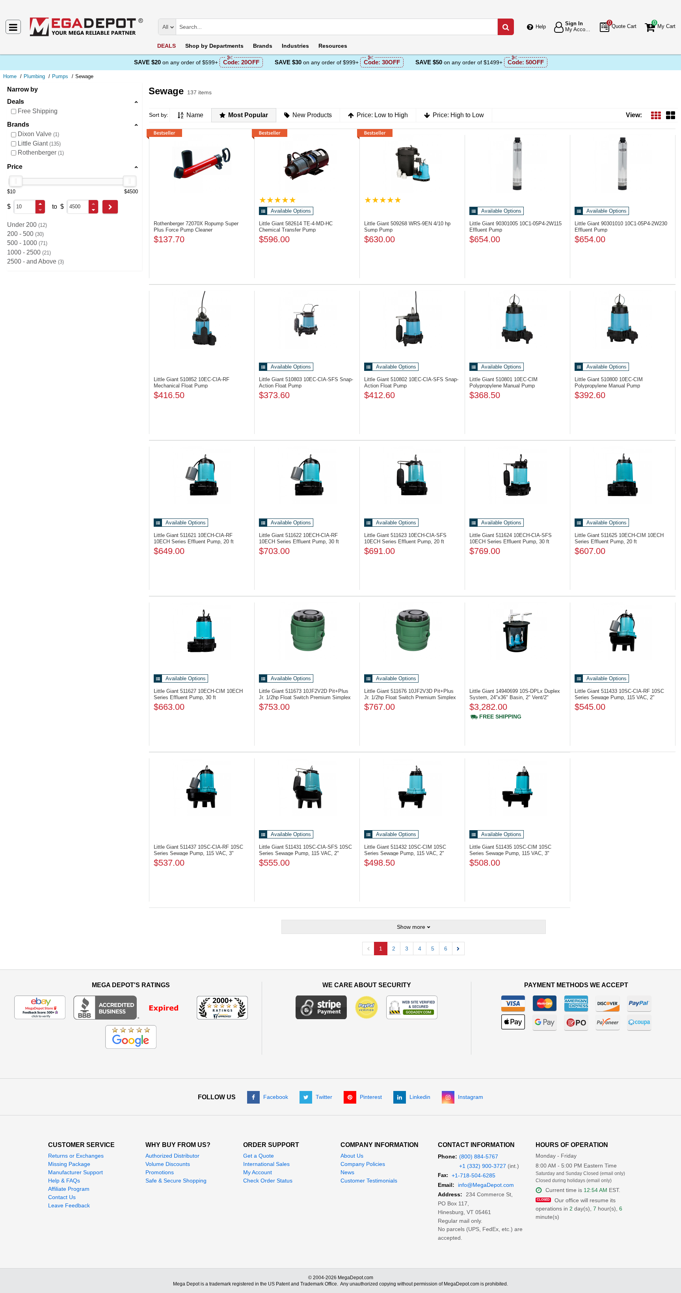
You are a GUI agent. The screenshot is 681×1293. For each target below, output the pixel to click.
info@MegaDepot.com (486, 1185)
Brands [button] (18, 124)
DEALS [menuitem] (166, 46)
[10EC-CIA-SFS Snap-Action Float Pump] (307, 319)
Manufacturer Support (75, 1172)
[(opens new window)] (131, 1007)
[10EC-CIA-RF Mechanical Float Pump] (202, 319)
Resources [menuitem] (332, 46)
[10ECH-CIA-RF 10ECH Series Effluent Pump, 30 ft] (307, 475)
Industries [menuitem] (295, 46)
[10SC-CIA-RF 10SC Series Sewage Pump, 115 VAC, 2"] (622, 631)
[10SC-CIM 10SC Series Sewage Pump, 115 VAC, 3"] (517, 786)
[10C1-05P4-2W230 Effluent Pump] (622, 163)
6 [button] (445, 948)
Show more (411, 927)
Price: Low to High (382, 115)
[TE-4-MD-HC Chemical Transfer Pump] (307, 163)
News (347, 1172)
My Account (257, 1172)
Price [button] (14, 166)
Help (541, 27)
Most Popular (248, 115)
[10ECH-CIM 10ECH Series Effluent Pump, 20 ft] (622, 475)
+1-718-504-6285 (473, 1175)
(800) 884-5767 (478, 1156)
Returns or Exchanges (76, 1156)
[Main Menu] (13, 27)
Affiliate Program (68, 1189)
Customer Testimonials (368, 1180)
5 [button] (432, 948)
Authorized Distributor (172, 1156)
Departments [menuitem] (214, 46)
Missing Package (69, 1164)
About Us (351, 1156)
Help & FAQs (64, 1180)
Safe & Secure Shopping (176, 1180)
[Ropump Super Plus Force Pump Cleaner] (202, 163)
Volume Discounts (167, 1164)
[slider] (15, 181)
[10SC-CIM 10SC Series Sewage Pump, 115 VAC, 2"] (412, 786)
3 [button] (406, 948)
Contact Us (62, 1197)
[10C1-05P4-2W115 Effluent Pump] (517, 163)
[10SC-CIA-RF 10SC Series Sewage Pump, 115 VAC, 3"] (202, 786)
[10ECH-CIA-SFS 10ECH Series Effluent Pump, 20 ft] (412, 475)
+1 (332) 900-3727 (482, 1166)
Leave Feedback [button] (69, 1205)
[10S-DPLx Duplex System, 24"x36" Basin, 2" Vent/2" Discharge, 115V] (517, 631)
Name (194, 115)
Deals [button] (15, 101)
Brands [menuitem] (262, 46)
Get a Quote (258, 1156)
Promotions (159, 1172)
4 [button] (419, 948)
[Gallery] (670, 115)
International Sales (266, 1164)
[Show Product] (277, 200)
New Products (312, 115)
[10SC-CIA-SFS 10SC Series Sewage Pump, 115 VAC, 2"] (307, 786)
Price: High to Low (458, 115)
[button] (40, 203)
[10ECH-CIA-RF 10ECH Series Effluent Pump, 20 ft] (202, 475)
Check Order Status (267, 1180)
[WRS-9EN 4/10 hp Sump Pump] (412, 163)
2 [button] (393, 948)
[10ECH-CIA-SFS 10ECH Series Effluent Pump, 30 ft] (517, 475)
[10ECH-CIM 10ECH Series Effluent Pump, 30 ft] (202, 631)
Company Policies (362, 1164)
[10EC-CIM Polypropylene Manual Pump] (517, 319)
